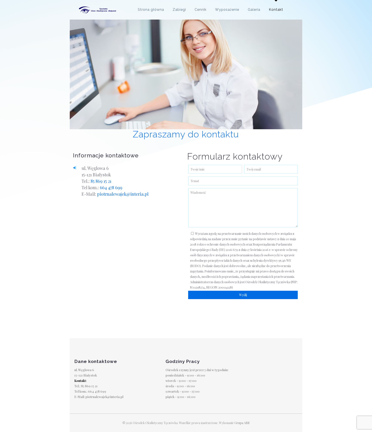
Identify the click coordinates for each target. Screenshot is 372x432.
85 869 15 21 (101, 181)
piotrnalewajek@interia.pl (123, 194)
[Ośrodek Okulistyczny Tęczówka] (98, 9)
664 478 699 (111, 187)
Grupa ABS (242, 423)
